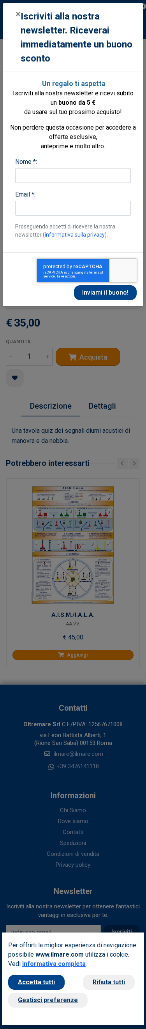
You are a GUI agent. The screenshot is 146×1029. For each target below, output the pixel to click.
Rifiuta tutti (109, 982)
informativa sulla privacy (75, 235)
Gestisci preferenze (48, 1000)
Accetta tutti (36, 982)
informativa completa (54, 964)
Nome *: (26, 161)
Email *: (25, 194)
